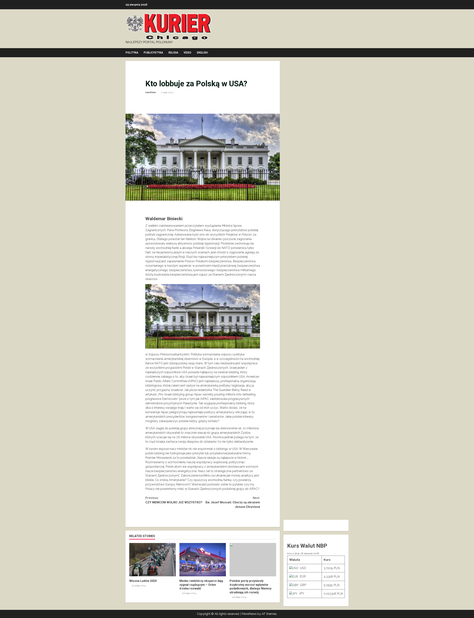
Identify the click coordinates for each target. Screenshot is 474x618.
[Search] (347, 52)
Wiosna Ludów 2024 (152, 559)
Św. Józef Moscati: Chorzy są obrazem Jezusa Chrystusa (232, 502)
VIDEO (187, 52)
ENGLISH (202, 52)
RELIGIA (173, 52)
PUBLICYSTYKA (153, 52)
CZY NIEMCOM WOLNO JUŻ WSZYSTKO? (173, 500)
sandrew (150, 92)
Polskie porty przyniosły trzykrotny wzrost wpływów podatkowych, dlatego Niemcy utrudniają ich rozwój (253, 559)
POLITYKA (132, 52)
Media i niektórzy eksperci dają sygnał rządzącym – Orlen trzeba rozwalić (202, 559)
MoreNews (249, 614)
